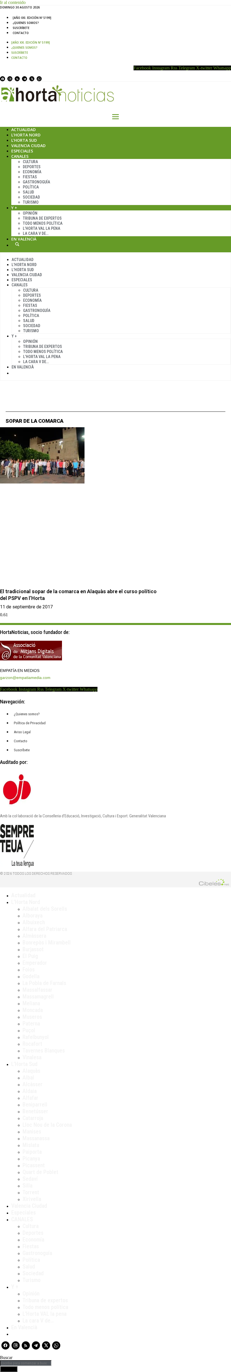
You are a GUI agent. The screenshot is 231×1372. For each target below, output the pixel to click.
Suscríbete (21, 28)
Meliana (31, 1003)
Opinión (30, 213)
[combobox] (26, 1363)
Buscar (17, 244)
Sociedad (31, 197)
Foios (29, 969)
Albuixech (34, 922)
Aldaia (30, 1091)
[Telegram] (24, 78)
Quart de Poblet (40, 1172)
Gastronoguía (36, 182)
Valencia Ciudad (28, 145)
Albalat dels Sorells (45, 908)
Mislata (31, 1145)
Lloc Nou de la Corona (47, 1124)
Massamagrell (38, 996)
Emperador (35, 962)
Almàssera (34, 935)
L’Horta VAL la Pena (41, 228)
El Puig (30, 956)
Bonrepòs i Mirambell (47, 942)
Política (31, 187)
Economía (32, 172)
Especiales (22, 151)
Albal (28, 1077)
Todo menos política (43, 223)
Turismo (31, 202)
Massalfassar (37, 989)
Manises (32, 1131)
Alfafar (30, 1097)
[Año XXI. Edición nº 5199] (32, 18)
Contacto (21, 33)
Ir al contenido (13, 2)
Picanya (31, 1158)
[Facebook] (2, 78)
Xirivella (32, 1199)
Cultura (30, 161)
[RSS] (17, 78)
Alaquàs (31, 1070)
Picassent (34, 1165)
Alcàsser (33, 1084)
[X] (31, 78)
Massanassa (36, 1138)
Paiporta (32, 1151)
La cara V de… (35, 233)
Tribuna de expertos (42, 218)
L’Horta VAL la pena (44, 1313)
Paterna (31, 1023)
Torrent (31, 1192)
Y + (14, 207)
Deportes (32, 167)
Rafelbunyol (36, 1037)
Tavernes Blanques (44, 1050)
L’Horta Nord (26, 135)
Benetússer (35, 1111)
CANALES (22, 1219)
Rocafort (32, 1043)
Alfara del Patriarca (45, 929)
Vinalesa (32, 1057)
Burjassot (33, 949)
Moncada (33, 1010)
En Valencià (23, 239)
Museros (32, 1016)
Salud (28, 192)
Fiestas (30, 177)
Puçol (29, 1030)
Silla (27, 1185)
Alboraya (33, 915)
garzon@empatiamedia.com (25, 677)
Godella (31, 976)
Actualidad (23, 129)
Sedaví (30, 1178)
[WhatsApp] (39, 78)
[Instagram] (9, 78)
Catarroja (33, 1118)
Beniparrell (35, 1104)
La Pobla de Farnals (44, 983)
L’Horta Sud (24, 140)
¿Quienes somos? (26, 23)
